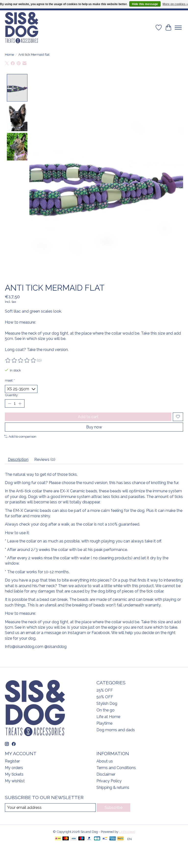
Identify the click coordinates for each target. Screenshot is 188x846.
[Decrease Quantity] (9, 403)
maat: (10, 380)
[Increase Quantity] (20, 403)
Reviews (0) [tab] (44, 459)
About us (104, 761)
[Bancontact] (105, 838)
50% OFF (104, 697)
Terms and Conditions (116, 767)
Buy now (94, 427)
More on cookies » (175, 4)
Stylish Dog (106, 703)
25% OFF (104, 690)
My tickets (14, 774)
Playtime (104, 723)
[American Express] (112, 838)
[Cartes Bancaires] (97, 838)
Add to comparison (22, 436)
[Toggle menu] (178, 27)
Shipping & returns (112, 787)
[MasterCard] (65, 838)
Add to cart (88, 416)
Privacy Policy (109, 781)
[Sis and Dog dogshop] (21, 27)
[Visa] (73, 838)
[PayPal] (89, 838)
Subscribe (113, 807)
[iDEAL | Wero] (58, 838)
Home (9, 54)
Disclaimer (105, 774)
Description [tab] (18, 459)
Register (12, 761)
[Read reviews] (21, 360)
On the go (105, 710)
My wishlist (15, 781)
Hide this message (145, 4)
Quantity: (11, 395)
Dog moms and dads (115, 730)
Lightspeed (127, 832)
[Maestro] (81, 838)
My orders (14, 767)
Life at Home (108, 716)
